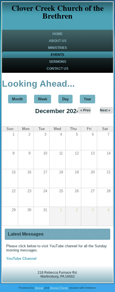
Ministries (57, 48)
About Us (57, 41)
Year (87, 99)
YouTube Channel (21, 258)
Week (42, 99)
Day (65, 99)
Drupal (39, 287)
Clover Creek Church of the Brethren (57, 11)
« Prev (85, 110)
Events (57, 55)
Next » (105, 110)
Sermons (57, 62)
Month (19, 99)
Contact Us (57, 69)
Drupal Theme (59, 287)
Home (57, 34)
